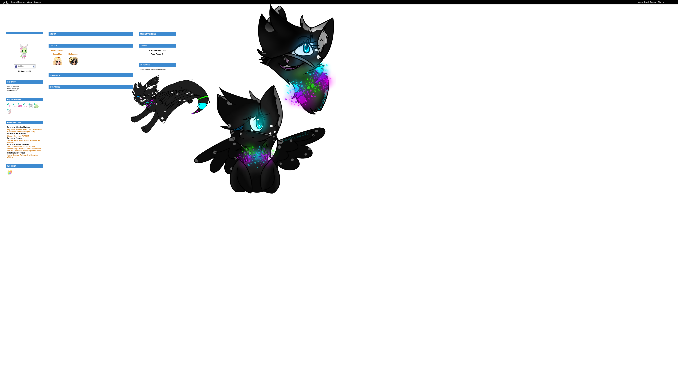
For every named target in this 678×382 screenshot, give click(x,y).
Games (37, 2)
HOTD (25, 130)
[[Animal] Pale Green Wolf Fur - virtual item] (36, 108)
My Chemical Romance (25, 149)
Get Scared (17, 147)
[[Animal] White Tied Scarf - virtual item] (31, 108)
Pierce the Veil (29, 147)
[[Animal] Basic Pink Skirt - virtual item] (20, 108)
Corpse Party (29, 131)
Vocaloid (10, 149)
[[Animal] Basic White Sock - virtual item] (15, 108)
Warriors (10, 142)
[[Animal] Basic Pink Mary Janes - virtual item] (25, 108)
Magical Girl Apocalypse (29, 140)
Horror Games (13, 155)
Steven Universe (14, 136)
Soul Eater (33, 130)
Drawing (34, 155)
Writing (10, 157)
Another (20, 131)
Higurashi (11, 130)
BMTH (9, 147)
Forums (21, 2)
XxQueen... (73, 54)
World (29, 2)
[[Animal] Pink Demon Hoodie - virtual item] (9, 113)
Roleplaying (25, 155)
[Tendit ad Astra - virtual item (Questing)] (9, 174)
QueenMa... (57, 54)
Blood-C (19, 130)
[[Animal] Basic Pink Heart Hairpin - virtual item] (9, 108)
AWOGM (25, 136)
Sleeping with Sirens (32, 151)
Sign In (661, 2)
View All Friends (56, 50)
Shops (14, 2)
